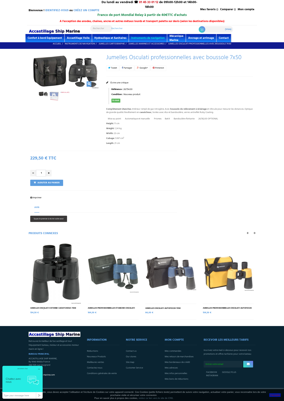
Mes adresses (171, 368)
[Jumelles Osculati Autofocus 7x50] (170, 273)
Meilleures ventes (95, 362)
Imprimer (37, 198)
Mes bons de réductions (176, 379)
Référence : (117, 89)
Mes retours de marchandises (179, 357)
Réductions (92, 351)
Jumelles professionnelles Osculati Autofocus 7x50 (227, 309)
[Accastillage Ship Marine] (54, 31)
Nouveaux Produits (96, 357)
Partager (127, 68)
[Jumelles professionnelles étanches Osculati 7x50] (113, 273)
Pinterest (159, 68)
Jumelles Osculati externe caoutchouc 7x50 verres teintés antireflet (53, 309)
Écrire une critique (119, 83)
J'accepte (275, 395)
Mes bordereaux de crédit (177, 362)
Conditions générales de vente (102, 373)
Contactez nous (94, 368)
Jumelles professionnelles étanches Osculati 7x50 (111, 309)
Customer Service (134, 368)
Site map (130, 362)
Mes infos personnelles (176, 373)
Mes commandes (173, 351)
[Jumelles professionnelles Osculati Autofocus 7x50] (228, 273)
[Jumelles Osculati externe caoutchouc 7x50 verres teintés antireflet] (55, 273)
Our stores (131, 357)
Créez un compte (86, 10)
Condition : (117, 94)
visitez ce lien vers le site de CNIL (156, 398)
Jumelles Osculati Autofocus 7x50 (163, 308)
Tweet (113, 68)
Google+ (143, 68)
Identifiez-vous (57, 10)
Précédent (31, 98)
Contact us (131, 351)
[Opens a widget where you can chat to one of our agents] (22, 382)
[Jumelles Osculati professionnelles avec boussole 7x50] (43, 94)
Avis (36, 207)
